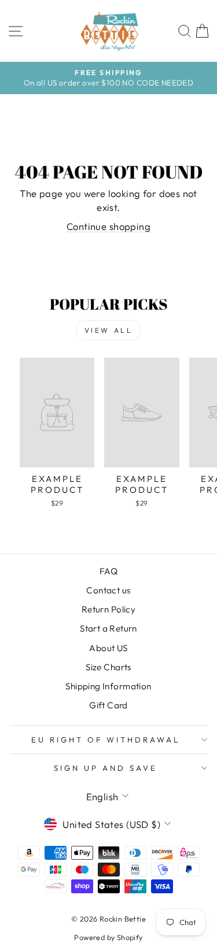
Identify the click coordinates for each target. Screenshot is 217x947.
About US (108, 648)
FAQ (108, 571)
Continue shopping (108, 226)
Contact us (108, 590)
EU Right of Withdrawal (105, 739)
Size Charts (108, 667)
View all (108, 330)
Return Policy (108, 609)
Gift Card (108, 705)
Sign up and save (105, 768)
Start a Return (108, 628)
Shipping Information (108, 686)
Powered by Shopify (108, 937)
